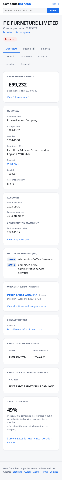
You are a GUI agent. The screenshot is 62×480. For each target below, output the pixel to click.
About (36, 471)
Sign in (55, 3)
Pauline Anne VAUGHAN (22, 294)
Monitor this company (16, 32)
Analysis (42, 56)
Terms (44, 471)
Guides (27, 471)
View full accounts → (18, 97)
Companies (17, 4)
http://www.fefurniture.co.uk (24, 329)
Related (25, 63)
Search (53, 10)
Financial (46, 48)
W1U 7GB (12, 164)
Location (10, 63)
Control (10, 56)
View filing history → (18, 239)
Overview (11, 48)
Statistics (17, 471)
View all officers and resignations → (26, 306)
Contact (54, 471)
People (28, 48)
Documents (26, 56)
